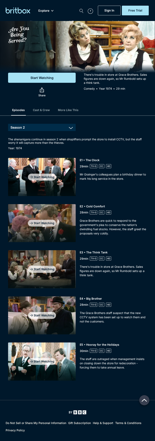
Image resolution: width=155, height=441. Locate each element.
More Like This (68, 110)
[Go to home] (77, 412)
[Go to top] (144, 400)
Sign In (109, 10)
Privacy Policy (15, 430)
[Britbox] (18, 10)
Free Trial (135, 10)
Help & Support (103, 423)
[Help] (88, 10)
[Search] (81, 10)
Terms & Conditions (128, 423)
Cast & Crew (41, 110)
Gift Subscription (79, 423)
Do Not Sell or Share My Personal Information (36, 423)
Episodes (18, 110)
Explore (43, 11)
